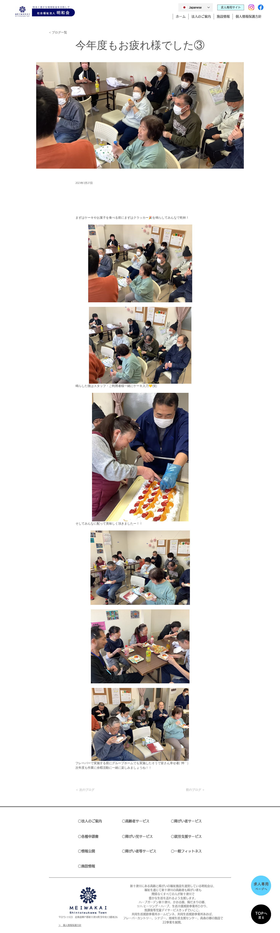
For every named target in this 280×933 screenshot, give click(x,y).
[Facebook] (260, 7)
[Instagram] (251, 7)
